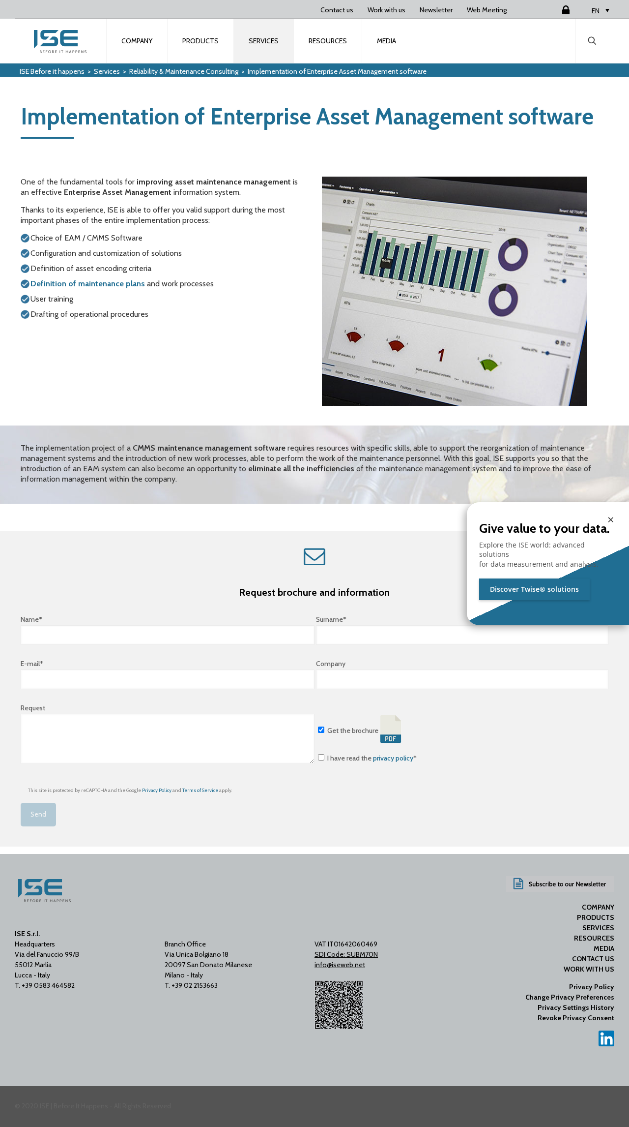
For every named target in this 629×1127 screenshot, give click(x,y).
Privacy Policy (157, 790)
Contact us (336, 9)
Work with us (386, 9)
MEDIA (604, 948)
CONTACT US (593, 958)
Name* (31, 619)
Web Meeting (487, 9)
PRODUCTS (595, 917)
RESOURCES (594, 938)
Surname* (331, 619)
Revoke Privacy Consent (576, 1017)
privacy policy (393, 758)
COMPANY (598, 907)
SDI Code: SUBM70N (346, 954)
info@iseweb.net (339, 964)
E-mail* (32, 663)
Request (33, 707)
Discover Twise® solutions (534, 589)
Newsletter (436, 9)
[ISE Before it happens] (60, 41)
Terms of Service (200, 790)
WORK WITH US (589, 969)
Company (330, 663)
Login (553, 9)
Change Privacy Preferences (569, 997)
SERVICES (598, 927)
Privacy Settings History (576, 1007)
